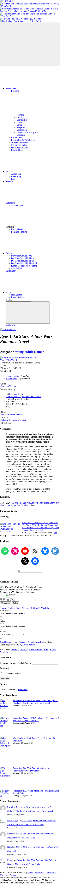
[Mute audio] (1, 598)
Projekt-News (17, 150)
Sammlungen (17, 205)
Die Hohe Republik (19, 147)
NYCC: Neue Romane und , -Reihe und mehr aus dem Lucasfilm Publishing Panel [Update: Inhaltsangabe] (40, 526)
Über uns (4, 875)
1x (8, 597)
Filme (19, 122)
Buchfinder (10, 271)
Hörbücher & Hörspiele (27, 132)
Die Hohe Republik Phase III (24, 263)
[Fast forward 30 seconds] (11, 598)
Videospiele (22, 130)
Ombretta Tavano (8, 386)
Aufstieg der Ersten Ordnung (13, 420)
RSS (13, 179)
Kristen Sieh (11, 378)
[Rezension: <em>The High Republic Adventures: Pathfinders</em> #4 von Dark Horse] (5, 778)
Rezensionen (16, 137)
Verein (8, 292)
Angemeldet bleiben (12, 673)
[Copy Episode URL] (1, 629)
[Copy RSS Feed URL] (1, 616)
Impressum (39, 872)
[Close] (1, 606)
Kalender (10, 181)
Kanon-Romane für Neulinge (24, 266)
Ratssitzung (16, 176)
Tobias (32, 645)
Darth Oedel (12, 820)
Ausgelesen (16, 174)
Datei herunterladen (8, 642)
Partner (13, 875)
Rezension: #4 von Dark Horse (32, 769)
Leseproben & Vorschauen (23, 140)
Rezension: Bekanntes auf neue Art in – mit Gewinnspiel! (35, 701)
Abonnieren (5, 603)
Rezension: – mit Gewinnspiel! (36, 719)
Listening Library (17, 394)
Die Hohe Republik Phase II (23, 261)
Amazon (4, 608)
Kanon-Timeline (18, 229)
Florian (10, 860)
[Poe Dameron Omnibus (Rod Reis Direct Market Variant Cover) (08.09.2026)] (30, 6)
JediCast (9, 171)
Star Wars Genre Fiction (11, 414)
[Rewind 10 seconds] (4, 598)
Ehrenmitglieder (18, 297)
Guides (9, 253)
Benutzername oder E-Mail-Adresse (16, 663)
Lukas (25, 645)
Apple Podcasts (22, 608)
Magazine (21, 127)
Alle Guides (16, 268)
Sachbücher (22, 120)
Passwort (4, 668)
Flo (55, 532)
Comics (20, 117)
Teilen (15, 603)
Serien (19, 125)
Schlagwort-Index (19, 145)
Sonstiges (21, 135)
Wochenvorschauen (19, 142)
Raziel (10, 807)
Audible (11, 608)
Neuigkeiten (16, 295)
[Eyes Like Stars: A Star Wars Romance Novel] (21, 360)
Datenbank (10, 203)
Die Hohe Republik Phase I (23, 258)
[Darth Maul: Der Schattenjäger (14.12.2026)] (20, 21)
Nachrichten (11, 88)
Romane (20, 115)
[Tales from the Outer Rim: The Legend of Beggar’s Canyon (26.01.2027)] (30, 16)
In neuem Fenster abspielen (31, 642)
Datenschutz (51, 872)
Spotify (37, 608)
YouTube (45, 608)
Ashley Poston (12, 376)
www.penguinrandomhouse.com (23, 396)
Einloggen (10, 325)
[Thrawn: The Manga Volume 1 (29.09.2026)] (21, 19)
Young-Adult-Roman (29, 352)
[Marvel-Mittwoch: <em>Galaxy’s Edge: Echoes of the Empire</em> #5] (5, 752)
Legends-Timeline (19, 232)
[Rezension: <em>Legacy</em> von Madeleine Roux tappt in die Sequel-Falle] (5, 793)
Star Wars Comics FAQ (21, 256)
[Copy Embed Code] (1, 638)
